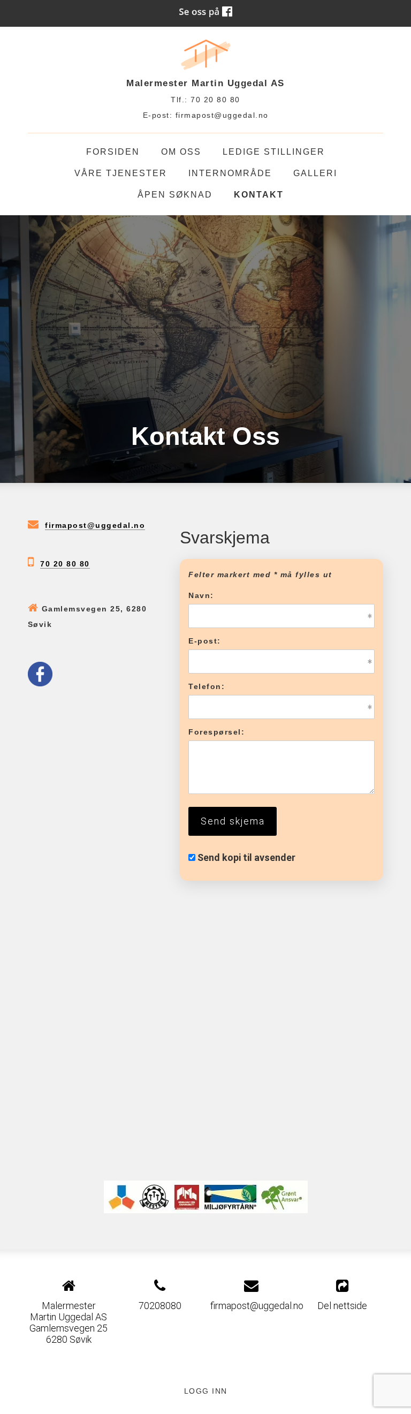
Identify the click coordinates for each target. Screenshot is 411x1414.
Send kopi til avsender (246, 857)
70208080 (160, 1305)
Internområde (230, 173)
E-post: (204, 641)
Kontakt (259, 194)
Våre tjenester (120, 173)
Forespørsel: (216, 732)
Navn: (201, 595)
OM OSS (181, 151)
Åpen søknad (175, 194)
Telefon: (206, 686)
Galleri (315, 173)
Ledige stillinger (274, 151)
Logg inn (205, 1391)
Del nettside (342, 1305)
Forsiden (113, 151)
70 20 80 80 (65, 563)
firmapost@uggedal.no (222, 115)
